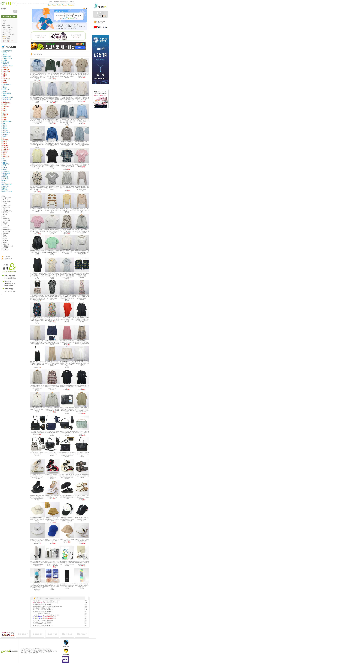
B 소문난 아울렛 (5, 78)
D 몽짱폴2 (4, 117)
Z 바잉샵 (3, 235)
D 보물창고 (4, 119)
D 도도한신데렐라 (6, 103)
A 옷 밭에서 (4, 54)
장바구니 (66, 1)
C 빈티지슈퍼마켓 (6, 84)
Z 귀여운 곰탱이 (5, 220)
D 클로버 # (4, 116)
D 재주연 (3, 110)
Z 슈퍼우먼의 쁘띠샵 (6, 211)
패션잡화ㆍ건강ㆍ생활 (8, 34)
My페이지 (60, 1)
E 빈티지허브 (4, 130)
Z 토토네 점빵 (5, 227)
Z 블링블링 (4, 238)
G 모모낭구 (4, 162)
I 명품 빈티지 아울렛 (6, 184)
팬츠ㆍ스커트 (6, 25)
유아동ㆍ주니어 (7, 32)
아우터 (4, 21)
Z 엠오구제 (4, 214)
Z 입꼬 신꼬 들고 (5, 225)
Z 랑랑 (3, 216)
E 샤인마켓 (4, 129)
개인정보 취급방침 (46, 650)
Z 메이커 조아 (5, 249)
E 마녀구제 (4, 125)
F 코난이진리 (4, 147)
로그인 (50, 2)
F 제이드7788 (5, 156)
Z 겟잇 (3, 196)
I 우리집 (3, 182)
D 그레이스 (4, 105)
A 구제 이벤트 (5, 64)
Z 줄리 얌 (3, 242)
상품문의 (54, 5)
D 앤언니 (3, 112)
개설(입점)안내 (7, 257)
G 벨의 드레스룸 (5, 173)
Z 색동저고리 (4, 209)
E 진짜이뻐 (4, 127)
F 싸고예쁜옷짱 (5, 149)
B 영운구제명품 (5, 69)
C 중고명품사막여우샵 (7, 97)
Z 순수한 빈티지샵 (6, 205)
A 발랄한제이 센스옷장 (7, 65)
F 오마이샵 (4, 141)
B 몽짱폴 (3, 80)
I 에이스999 (4, 190)
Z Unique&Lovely (6, 229)
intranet (48, 648)
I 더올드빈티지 (5, 186)
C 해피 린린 (4, 91)
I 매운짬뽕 (4, 188)
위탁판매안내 (64, 5)
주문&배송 (59, 5)
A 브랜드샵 (4, 60)
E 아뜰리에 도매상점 (6, 121)
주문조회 (72, 1)
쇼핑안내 (49, 5)
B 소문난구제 (4, 67)
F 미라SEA (4, 143)
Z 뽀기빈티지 (4, 240)
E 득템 (3, 123)
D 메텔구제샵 (4, 114)
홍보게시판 (99, 22)
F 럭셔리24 (4, 153)
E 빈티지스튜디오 (5, 132)
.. (1, 294)
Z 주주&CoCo (5, 218)
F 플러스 (3, 154)
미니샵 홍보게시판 (8, 259)
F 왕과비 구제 (4, 145)
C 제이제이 (4, 95)
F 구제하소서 (4, 151)
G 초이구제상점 (5, 171)
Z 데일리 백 (4, 203)
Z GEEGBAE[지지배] (7, 246)
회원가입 (56, 2)
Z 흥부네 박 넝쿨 (5, 207)
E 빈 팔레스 (4, 136)
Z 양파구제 (4, 237)
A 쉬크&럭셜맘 (5, 62)
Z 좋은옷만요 (4, 213)
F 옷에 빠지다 (4, 140)
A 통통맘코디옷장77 (6, 51)
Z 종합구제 (4, 224)
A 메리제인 (4, 53)
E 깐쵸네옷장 (4, 134)
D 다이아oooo (5, 106)
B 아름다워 (4, 75)
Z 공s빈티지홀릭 (5, 231)
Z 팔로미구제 (4, 222)
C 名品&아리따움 (6, 93)
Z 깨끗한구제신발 (5, 201)
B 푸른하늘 (4, 82)
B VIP (3, 77)
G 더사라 (3, 166)
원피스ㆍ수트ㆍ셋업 (8, 27)
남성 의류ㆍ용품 (7, 30)
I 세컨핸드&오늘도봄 (6, 191)
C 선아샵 (3, 101)
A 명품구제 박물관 (6, 56)
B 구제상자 (4, 73)
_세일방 (6, 36)
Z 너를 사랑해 (5, 244)
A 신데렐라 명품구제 (6, 58)
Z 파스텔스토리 (5, 233)
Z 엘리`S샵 (4, 200)
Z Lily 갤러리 (4, 248)
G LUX (3, 158)
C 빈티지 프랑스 (5, 90)
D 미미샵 (3, 108)
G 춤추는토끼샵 (5, 164)
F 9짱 (2, 138)
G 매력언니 (4, 169)
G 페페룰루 (4, 175)
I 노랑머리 (4, 180)
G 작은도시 (4, 167)
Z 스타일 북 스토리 (6, 198)
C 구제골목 (4, 88)
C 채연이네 (4, 86)
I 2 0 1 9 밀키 (5, 178)
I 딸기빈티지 (4, 177)
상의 (4, 23)
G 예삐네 (3, 160)
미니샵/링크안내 (71, 5)
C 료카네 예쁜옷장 (6, 99)
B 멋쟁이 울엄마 (5, 71)
